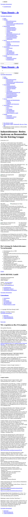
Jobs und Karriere (7, 303)
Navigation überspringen (6, 4)
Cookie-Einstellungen (8, 318)
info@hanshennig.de (9, 285)
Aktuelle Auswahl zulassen (6, 353)
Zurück (2, 271)
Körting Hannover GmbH (9, 304)
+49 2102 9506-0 (8, 282)
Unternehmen (5, 295)
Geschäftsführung (7, 302)
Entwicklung (6, 300)
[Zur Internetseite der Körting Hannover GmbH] (3, 311)
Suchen (16, 63)
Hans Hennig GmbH (8, 123)
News (4, 299)
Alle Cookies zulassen (18, 353)
